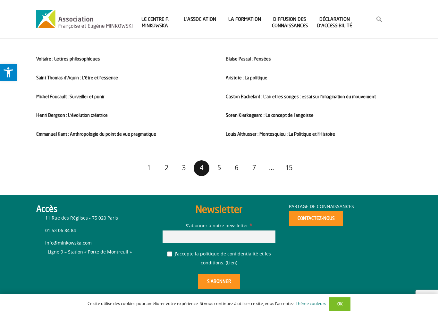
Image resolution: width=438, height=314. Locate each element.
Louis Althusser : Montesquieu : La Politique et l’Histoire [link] (280, 134)
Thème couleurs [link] (311, 304)
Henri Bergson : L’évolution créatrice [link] (72, 115)
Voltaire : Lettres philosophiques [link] (68, 58)
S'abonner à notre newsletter (219, 226)
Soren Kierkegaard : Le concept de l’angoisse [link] (270, 115)
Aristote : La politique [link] (246, 77)
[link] (8, 72)
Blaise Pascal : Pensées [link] (248, 58)
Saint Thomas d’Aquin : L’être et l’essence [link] (77, 77)
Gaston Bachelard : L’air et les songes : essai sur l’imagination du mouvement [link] (301, 96)
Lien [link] (231, 263)
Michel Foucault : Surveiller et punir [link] (70, 96)
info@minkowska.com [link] (68, 243)
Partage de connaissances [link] (321, 207)
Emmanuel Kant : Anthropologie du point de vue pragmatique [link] (96, 134)
